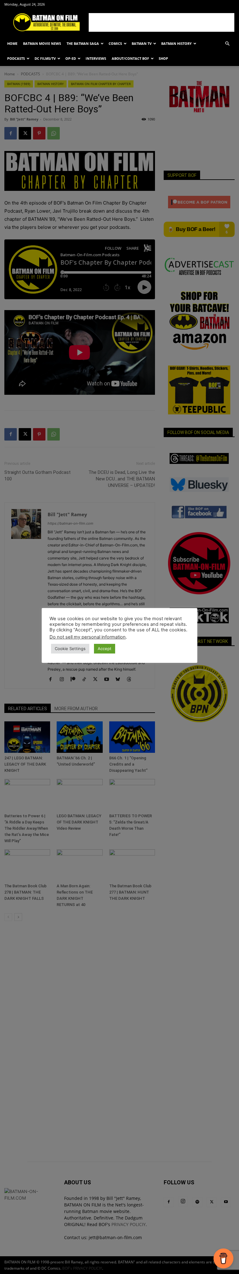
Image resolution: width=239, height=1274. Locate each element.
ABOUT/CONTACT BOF (130, 58)
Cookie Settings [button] (70, 648)
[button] (227, 44)
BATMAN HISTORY (176, 43)
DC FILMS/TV (45, 58)
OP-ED (70, 58)
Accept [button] (104, 648)
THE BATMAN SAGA (83, 43)
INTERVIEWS (96, 58)
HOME (12, 43)
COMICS (115, 43)
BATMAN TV (142, 43)
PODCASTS (16, 58)
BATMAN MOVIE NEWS (42, 43)
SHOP (163, 58)
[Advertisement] (161, 22)
